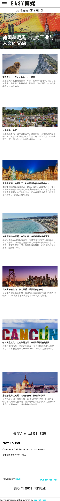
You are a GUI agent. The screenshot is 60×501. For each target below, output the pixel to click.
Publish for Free (49, 479)
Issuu (18, 478)
